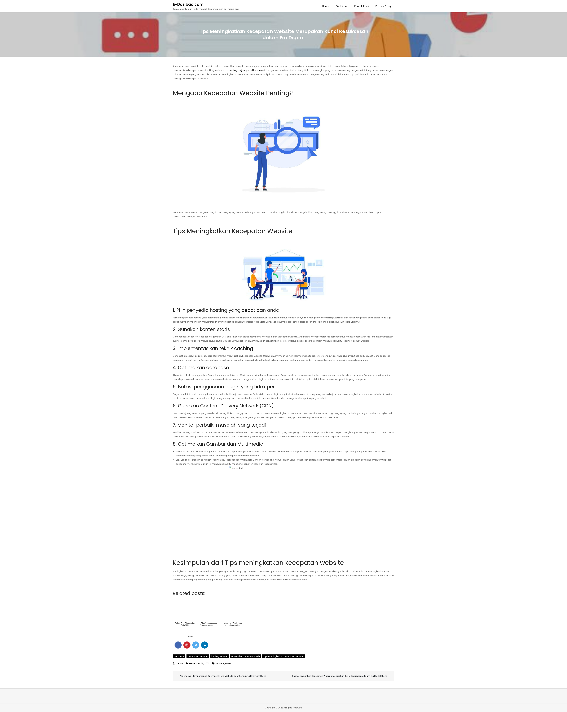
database (179, 656)
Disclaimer (341, 6)
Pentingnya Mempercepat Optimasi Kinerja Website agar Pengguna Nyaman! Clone (223, 676)
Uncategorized (224, 663)
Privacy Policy (383, 6)
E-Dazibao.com (188, 4)
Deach (179, 663)
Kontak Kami (361, 6)
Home (325, 6)
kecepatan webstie (198, 656)
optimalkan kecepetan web (245, 656)
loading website (219, 656)
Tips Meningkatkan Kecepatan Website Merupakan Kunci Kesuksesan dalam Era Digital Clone (339, 676)
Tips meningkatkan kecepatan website (284, 656)
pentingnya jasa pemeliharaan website (249, 70)
